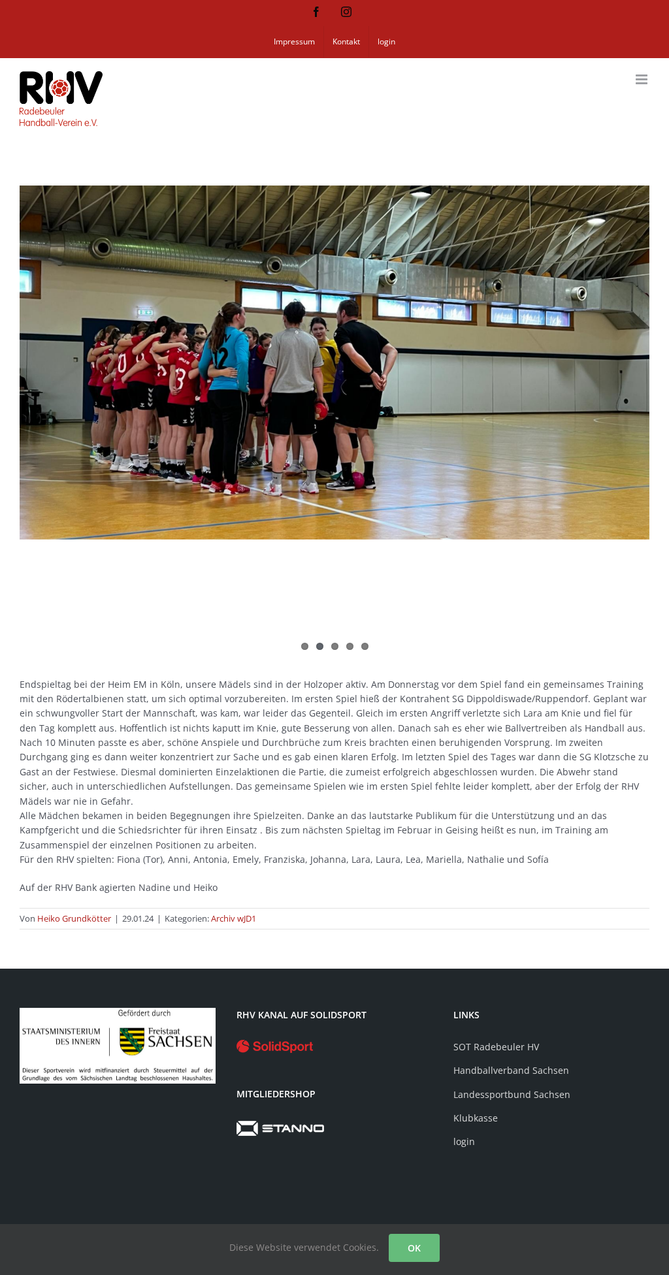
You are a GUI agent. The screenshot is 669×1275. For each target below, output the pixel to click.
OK (414, 1248)
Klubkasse (475, 1118)
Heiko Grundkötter (74, 918)
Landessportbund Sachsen (511, 1094)
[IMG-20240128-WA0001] (334, 363)
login (464, 1141)
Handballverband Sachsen (511, 1070)
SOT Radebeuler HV (496, 1047)
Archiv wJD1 (233, 918)
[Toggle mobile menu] (642, 79)
